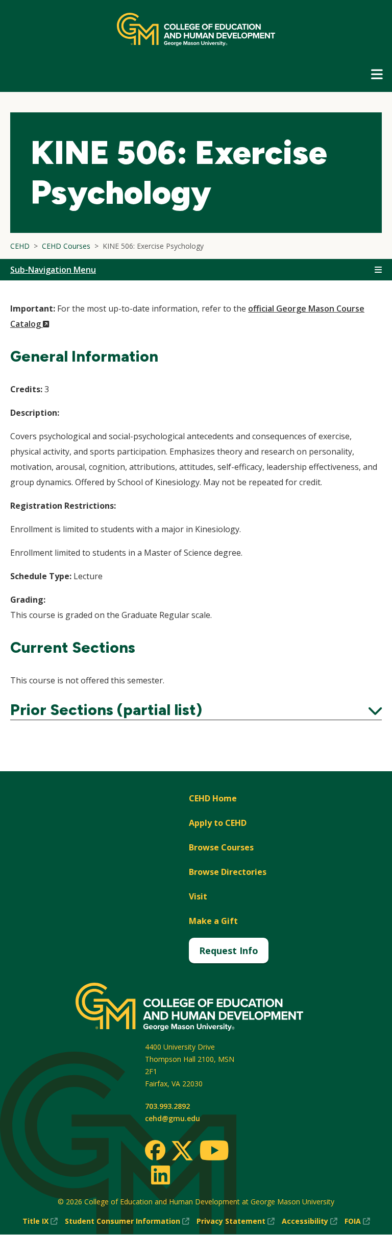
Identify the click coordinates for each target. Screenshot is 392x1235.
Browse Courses (221, 847)
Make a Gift (213, 921)
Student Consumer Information (127, 1221)
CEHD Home (213, 798)
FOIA (357, 1221)
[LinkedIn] (160, 1174)
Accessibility (309, 1221)
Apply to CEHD (218, 822)
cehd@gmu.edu (172, 1118)
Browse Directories (227, 871)
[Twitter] (182, 1151)
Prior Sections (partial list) (196, 710)
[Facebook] (155, 1150)
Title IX (40, 1221)
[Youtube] (214, 1152)
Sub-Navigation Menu (53, 269)
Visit (198, 896)
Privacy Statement (236, 1221)
